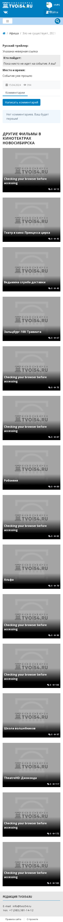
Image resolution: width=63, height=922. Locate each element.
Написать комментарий (21, 102)
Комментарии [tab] (15, 93)
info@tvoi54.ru (22, 906)
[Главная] (4, 33)
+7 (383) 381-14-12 (21, 910)
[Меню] (7, 21)
